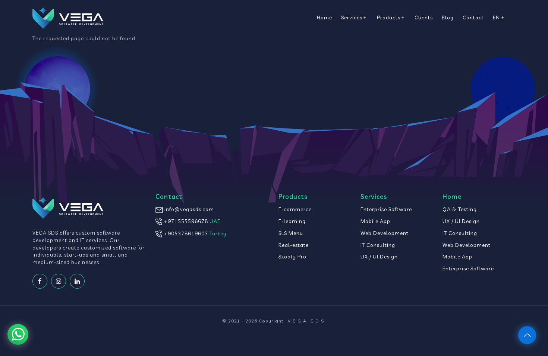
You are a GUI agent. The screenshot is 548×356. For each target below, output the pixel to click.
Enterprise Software (386, 209)
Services (351, 17)
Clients (424, 17)
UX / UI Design (379, 256)
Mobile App (375, 221)
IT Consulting (377, 245)
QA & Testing (460, 209)
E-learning (292, 221)
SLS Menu (290, 233)
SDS (307, 321)
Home (324, 17)
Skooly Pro (292, 256)
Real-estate (293, 245)
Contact (473, 17)
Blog (448, 17)
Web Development (384, 233)
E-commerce (295, 209)
